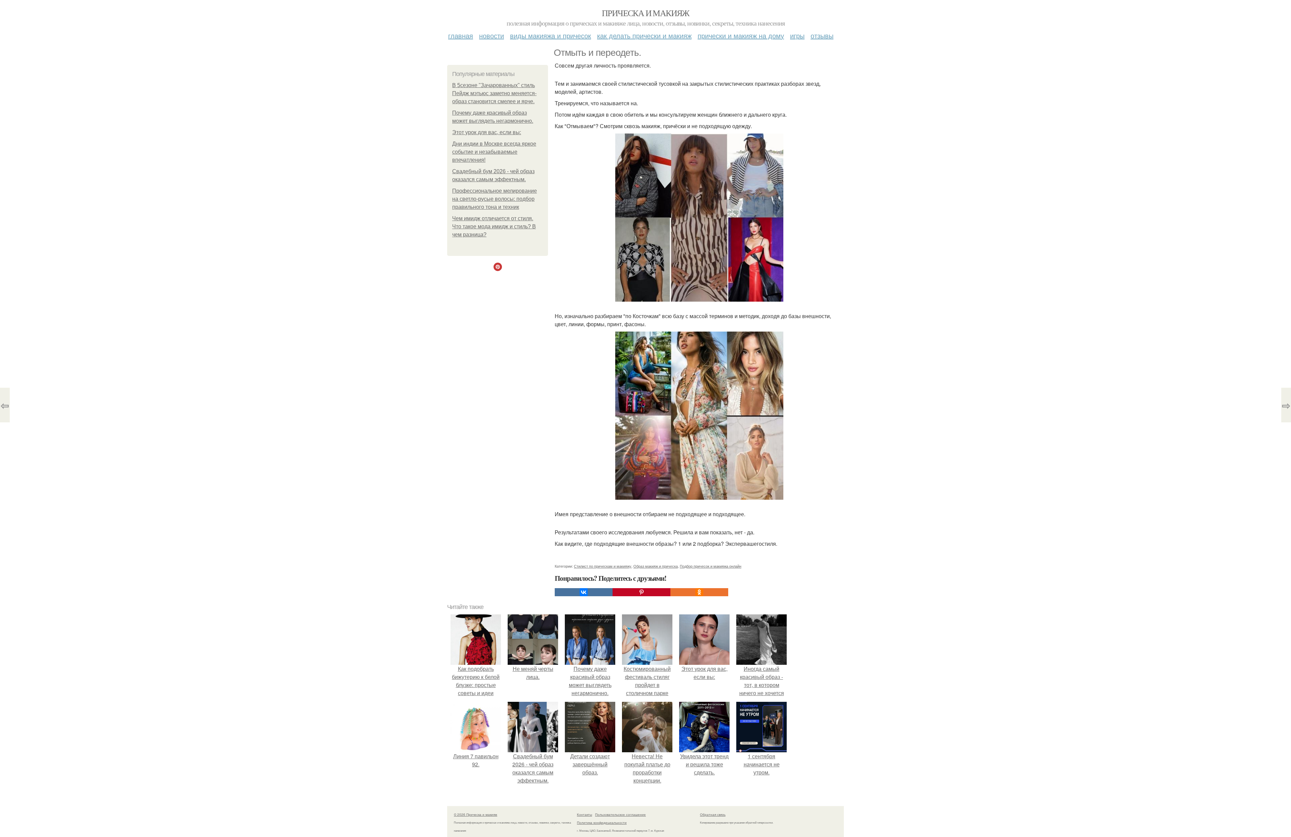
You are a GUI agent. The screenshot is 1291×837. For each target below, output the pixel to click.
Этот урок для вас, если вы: (486, 132)
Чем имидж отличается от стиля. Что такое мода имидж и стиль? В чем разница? (494, 226)
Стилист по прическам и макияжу (602, 566)
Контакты (584, 814)
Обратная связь (713, 814)
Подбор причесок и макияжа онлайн (710, 566)
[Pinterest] (641, 592)
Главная (460, 35)
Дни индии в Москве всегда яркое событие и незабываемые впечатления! (494, 152)
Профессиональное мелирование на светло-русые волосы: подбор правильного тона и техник (494, 199)
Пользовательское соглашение (620, 814)
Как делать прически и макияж (644, 35)
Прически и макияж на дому (741, 35)
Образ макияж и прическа (655, 566)
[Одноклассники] (699, 592)
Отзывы (822, 35)
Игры (797, 35)
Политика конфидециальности (602, 822)
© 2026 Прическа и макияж (475, 814)
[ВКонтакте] (584, 592)
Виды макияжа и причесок (550, 35)
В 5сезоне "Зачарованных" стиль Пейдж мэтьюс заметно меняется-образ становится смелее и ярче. (494, 93)
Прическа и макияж (645, 12)
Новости (491, 35)
